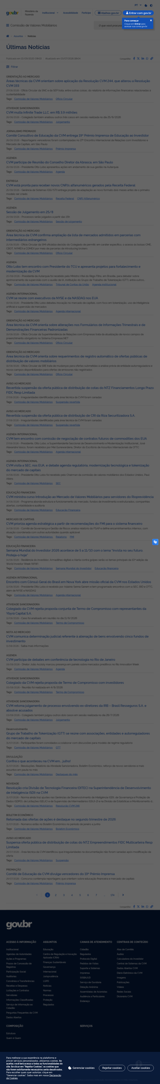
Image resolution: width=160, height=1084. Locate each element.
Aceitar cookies (140, 1067)
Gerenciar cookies (84, 1067)
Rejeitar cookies (112, 1067)
